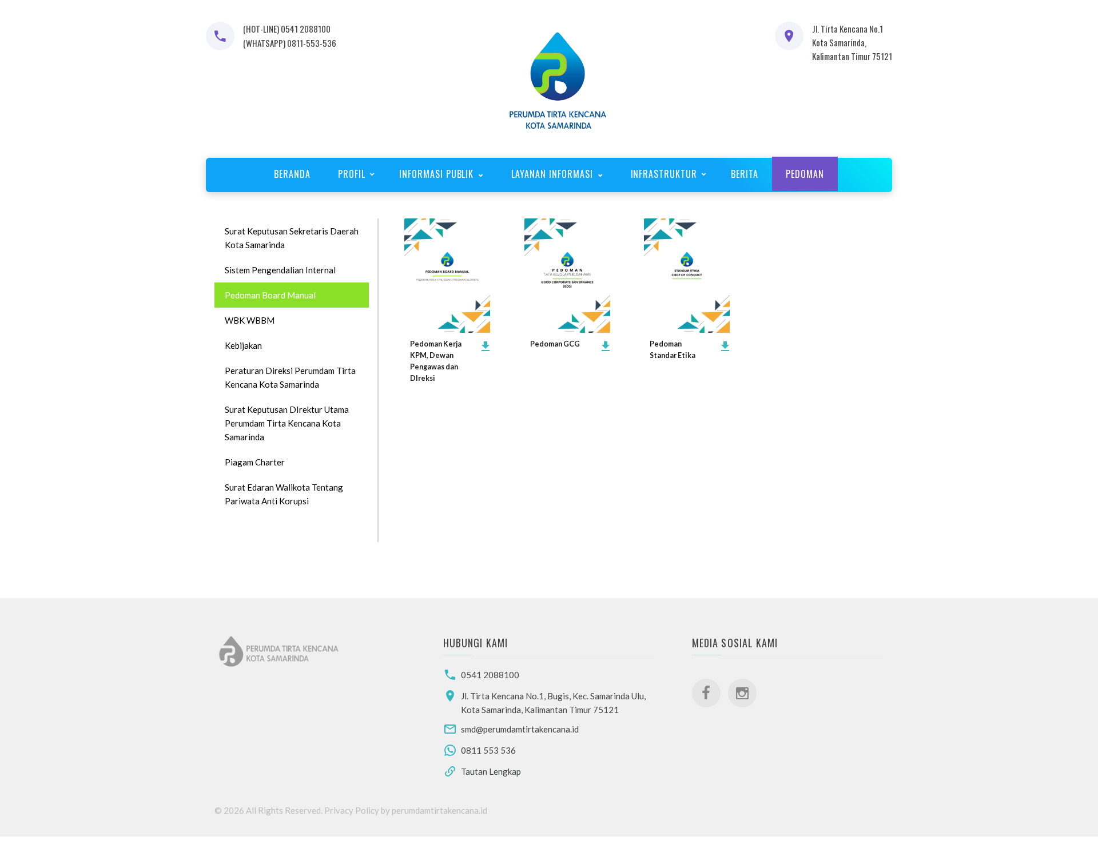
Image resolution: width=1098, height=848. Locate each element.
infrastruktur (664, 174)
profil (351, 174)
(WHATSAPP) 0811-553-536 (289, 43)
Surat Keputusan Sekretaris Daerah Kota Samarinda (292, 238)
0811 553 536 (488, 750)
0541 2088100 (490, 675)
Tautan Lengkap (491, 771)
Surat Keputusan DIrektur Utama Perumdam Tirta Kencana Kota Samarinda (287, 423)
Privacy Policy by (358, 810)
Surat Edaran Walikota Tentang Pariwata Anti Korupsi (284, 494)
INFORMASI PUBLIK (437, 174)
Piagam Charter (255, 462)
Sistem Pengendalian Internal (280, 270)
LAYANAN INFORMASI (553, 174)
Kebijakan (243, 345)
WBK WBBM (249, 320)
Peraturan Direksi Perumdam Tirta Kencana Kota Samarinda (290, 377)
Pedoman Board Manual (270, 295)
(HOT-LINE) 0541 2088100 (287, 28)
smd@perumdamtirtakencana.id (520, 729)
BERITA (744, 174)
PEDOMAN (805, 174)
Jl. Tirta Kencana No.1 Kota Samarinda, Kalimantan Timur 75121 (852, 42)
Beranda (292, 174)
